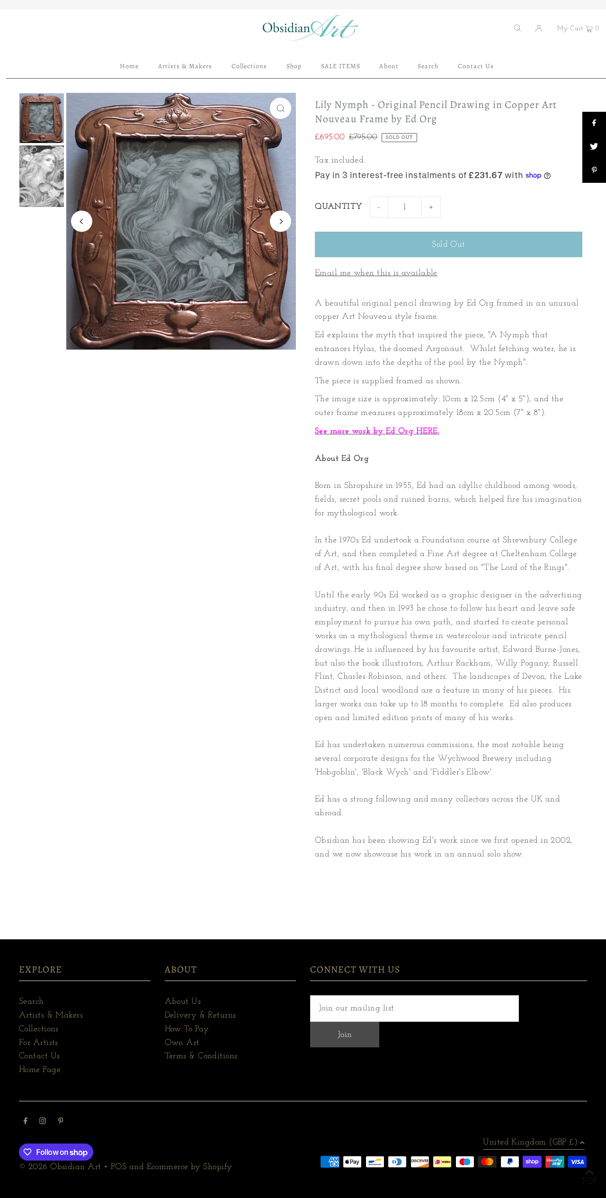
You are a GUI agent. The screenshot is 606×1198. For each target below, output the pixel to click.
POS (118, 1167)
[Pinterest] (60, 1122)
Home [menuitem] (129, 66)
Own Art (182, 1043)
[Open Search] (517, 28)
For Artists (38, 1043)
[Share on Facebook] (594, 123)
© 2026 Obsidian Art (60, 1167)
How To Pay (187, 1029)
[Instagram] (42, 1122)
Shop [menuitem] (294, 66)
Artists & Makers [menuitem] (185, 66)
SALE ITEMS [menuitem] (341, 66)
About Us (183, 1002)
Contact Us (39, 1056)
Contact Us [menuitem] (476, 66)
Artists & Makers (51, 1015)
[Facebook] (25, 1122)
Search (31, 1002)
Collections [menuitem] (249, 66)
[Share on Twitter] (594, 147)
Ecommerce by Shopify (189, 1167)
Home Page (40, 1070)
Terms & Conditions (201, 1056)
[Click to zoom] (280, 108)
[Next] (280, 221)
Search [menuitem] (428, 66)
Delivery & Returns (200, 1015)
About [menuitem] (388, 66)
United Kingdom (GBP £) (530, 1142)
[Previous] (81, 221)
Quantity (339, 207)
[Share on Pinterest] (594, 171)
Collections (39, 1029)
